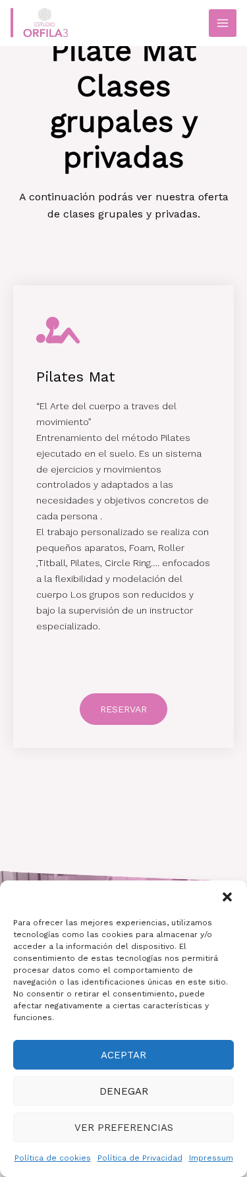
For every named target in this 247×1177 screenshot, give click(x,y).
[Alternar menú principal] (222, 23)
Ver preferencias (123, 1128)
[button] (227, 897)
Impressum (211, 1158)
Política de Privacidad (139, 1158)
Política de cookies (52, 1158)
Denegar (123, 1091)
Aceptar (123, 1055)
